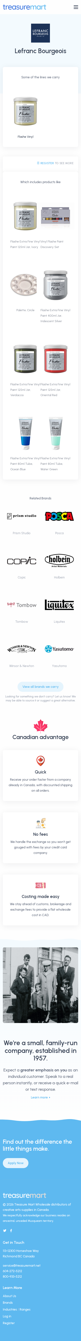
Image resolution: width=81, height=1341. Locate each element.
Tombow (21, 621)
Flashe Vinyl (25, 136)
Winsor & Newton (21, 666)
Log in (7, 1316)
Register (47, 163)
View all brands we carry (40, 687)
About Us (9, 1296)
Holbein (59, 577)
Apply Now (16, 1163)
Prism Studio (22, 533)
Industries (10, 1309)
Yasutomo (59, 666)
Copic (22, 577)
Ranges (25, 1309)
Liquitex (59, 621)
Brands (8, 1302)
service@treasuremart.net (21, 1265)
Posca (59, 533)
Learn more (39, 1097)
